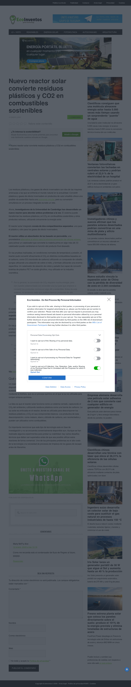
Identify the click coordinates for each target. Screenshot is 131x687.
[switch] (97, 340)
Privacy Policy (80, 387)
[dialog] (65, 343)
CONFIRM (47, 378)
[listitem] (65, 335)
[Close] (109, 300)
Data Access (65, 387)
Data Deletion (51, 387)
